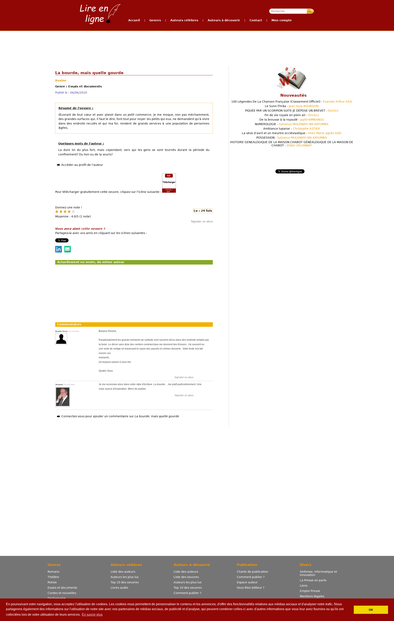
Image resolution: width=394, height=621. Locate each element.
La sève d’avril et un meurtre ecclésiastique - (291, 133)
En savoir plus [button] (92, 614)
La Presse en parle (313, 580)
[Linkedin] (58, 251)
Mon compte (281, 20)
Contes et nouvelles (62, 593)
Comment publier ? (187, 593)
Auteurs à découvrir (224, 20)
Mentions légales (312, 596)
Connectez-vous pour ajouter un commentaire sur (120, 416)
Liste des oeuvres (186, 577)
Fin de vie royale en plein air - (292, 115)
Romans (53, 571)
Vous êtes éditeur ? (250, 587)
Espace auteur (247, 582)
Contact (256, 20)
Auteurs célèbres (184, 20)
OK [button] (371, 609)
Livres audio (119, 587)
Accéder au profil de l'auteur (82, 164)
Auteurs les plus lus (125, 577)
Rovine (60, 80)
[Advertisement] (196, 46)
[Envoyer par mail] (67, 251)
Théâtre (53, 577)
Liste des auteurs (123, 571)
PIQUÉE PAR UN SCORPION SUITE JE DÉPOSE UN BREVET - (291, 110)
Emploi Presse (310, 591)
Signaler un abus (202, 221)
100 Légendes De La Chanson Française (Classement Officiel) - (291, 101)
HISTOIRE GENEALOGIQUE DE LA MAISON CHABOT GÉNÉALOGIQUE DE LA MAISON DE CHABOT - (291, 143)
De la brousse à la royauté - (291, 119)
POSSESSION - (291, 137)
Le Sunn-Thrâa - (291, 106)
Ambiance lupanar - (291, 128)
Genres (155, 20)
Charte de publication (252, 571)
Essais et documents (62, 587)
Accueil (134, 20)
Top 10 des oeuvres (125, 582)
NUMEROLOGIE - (292, 124)
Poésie (52, 582)
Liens (303, 585)
